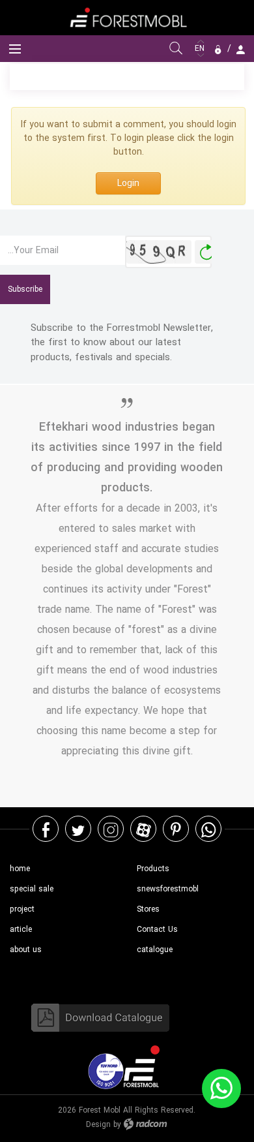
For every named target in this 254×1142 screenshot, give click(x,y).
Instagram (111, 829)
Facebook (46, 829)
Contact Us (157, 929)
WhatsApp (208, 829)
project (22, 909)
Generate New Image (206, 252)
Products (153, 869)
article (21, 929)
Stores (148, 909)
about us (26, 950)
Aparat (143, 829)
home (20, 869)
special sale (31, 889)
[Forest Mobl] (127, 17)
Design (98, 1125)
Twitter (78, 829)
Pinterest (176, 829)
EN (201, 48)
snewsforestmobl (168, 889)
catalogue (155, 950)
